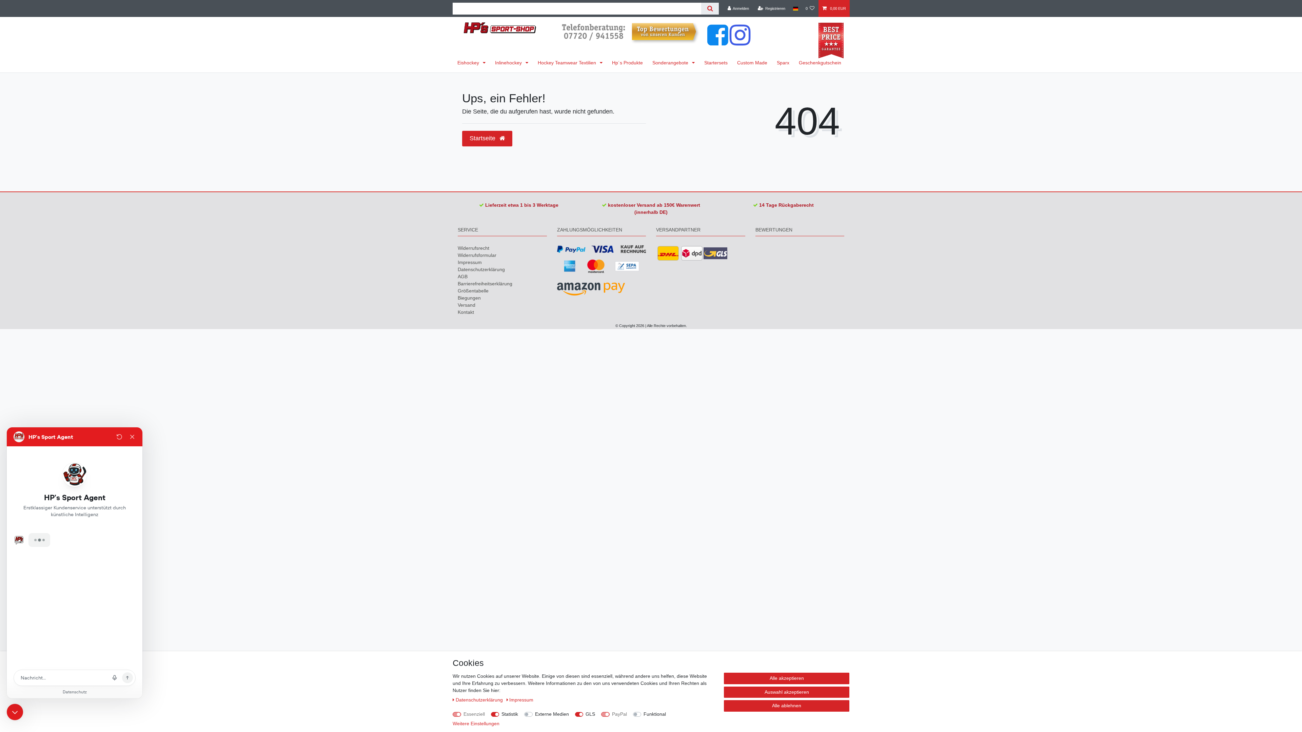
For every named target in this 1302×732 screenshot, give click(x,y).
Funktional (655, 714)
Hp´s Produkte (627, 62)
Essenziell (474, 714)
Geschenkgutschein (820, 62)
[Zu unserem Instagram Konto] (740, 42)
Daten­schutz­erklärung (481, 269)
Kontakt (466, 312)
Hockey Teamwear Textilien (567, 62)
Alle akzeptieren (787, 678)
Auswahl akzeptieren (787, 692)
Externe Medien (552, 714)
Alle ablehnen (786, 705)
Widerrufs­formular (477, 255)
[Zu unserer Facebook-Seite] (717, 42)
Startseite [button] (483, 138)
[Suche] (709, 9)
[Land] (795, 8)
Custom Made (752, 62)
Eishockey (468, 62)
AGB (463, 276)
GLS (590, 714)
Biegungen (469, 298)
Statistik (509, 714)
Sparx (783, 62)
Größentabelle (473, 290)
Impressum (470, 262)
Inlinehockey (509, 62)
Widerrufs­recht (473, 248)
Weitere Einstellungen (476, 723)
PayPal (619, 714)
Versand (466, 305)
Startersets (716, 62)
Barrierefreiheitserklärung (485, 283)
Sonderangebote (671, 62)
